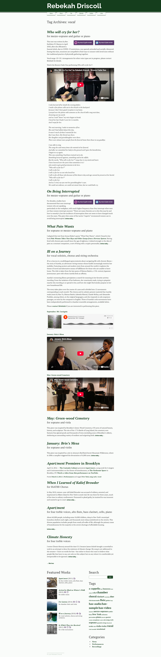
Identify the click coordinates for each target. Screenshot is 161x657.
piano (98, 617)
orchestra (104, 614)
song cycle (93, 477)
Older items (50, 563)
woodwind (101, 629)
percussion (92, 617)
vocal (99, 477)
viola (98, 626)
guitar (108, 600)
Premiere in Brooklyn (73, 463)
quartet (108, 617)
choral (93, 596)
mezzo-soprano (101, 611)
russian (91, 620)
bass (101, 589)
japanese (91, 611)
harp (111, 600)
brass (112, 589)
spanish (99, 623)
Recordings (96, 646)
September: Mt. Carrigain (57, 311)
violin (104, 626)
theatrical (109, 623)
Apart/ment (90, 468)
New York (85, 477)
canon (90, 593)
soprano (93, 622)
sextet (101, 620)
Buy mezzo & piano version (106, 42)
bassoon (106, 589)
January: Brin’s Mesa (55, 334)
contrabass (107, 597)
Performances (69, 477)
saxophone (96, 620)
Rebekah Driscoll (74, 6)
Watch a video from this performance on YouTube (77, 473)
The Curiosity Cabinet (69, 468)
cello (94, 593)
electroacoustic (94, 600)
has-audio (95, 604)
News (94, 641)
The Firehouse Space (98, 470)
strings (104, 623)
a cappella (94, 588)
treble (91, 626)
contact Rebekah (59, 306)
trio (94, 626)
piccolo (103, 617)
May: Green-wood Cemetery (58, 375)
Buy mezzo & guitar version (85, 42)
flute (102, 600)
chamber (102, 592)
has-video (105, 608)
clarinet (100, 596)
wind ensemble (92, 629)
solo (104, 620)
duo (112, 596)
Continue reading (69, 218)
